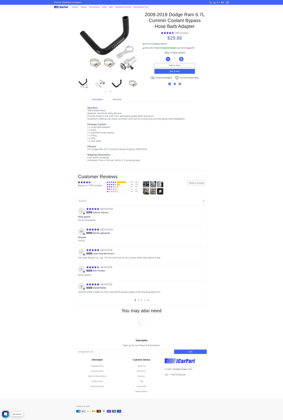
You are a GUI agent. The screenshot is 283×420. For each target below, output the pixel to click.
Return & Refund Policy (97, 376)
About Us (141, 366)
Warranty (141, 376)
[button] (218, 2)
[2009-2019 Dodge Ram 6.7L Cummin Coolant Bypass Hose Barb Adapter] (83, 83)
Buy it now (175, 71)
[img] (93, 209)
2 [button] (138, 300)
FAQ (141, 381)
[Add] (181, 59)
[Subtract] (168, 59)
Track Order (141, 386)
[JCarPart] (61, 7)
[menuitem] (210, 2)
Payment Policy (97, 371)
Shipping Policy (97, 366)
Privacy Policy (97, 381)
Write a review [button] (196, 183)
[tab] (97, 99)
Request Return (141, 391)
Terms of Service (97, 386)
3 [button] (141, 300)
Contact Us (141, 371)
